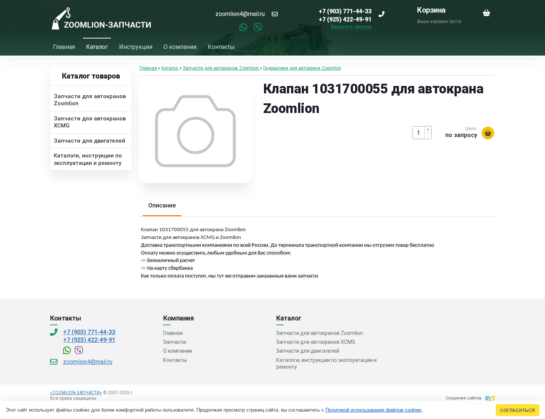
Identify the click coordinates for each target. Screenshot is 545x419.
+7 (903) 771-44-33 (89, 332)
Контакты (175, 360)
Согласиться (517, 410)
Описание (162, 205)
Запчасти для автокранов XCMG (315, 342)
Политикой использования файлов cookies (374, 410)
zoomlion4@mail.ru (240, 13)
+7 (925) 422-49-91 (89, 339)
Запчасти (174, 342)
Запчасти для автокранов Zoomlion (319, 333)
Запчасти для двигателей (307, 351)
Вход (104, 398)
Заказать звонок (351, 27)
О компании (177, 351)
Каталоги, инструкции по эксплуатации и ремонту (326, 363)
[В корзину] (488, 133)
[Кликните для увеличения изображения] (195, 131)
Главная (173, 333)
